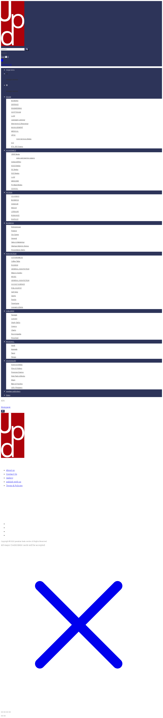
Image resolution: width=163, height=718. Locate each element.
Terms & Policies (14, 485)
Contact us (6, 64)
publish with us (13, 481)
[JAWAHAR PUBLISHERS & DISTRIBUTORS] (12, 45)
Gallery (9, 477)
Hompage (5, 407)
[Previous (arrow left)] (2, 715)
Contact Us (11, 474)
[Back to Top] (3, 411)
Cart (3, 56)
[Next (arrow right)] (5, 715)
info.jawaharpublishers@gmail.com (24, 518)
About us (10, 470)
